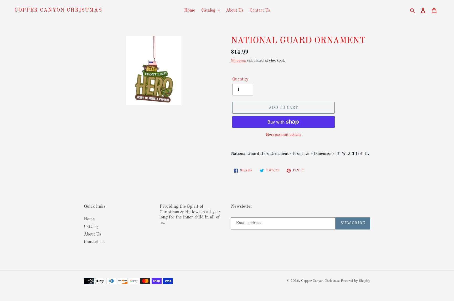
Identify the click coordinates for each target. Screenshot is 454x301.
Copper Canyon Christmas (58, 10)
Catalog (91, 227)
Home (89, 219)
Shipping (238, 61)
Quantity (240, 79)
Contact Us (94, 242)
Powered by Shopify (355, 281)
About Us (92, 234)
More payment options (283, 134)
